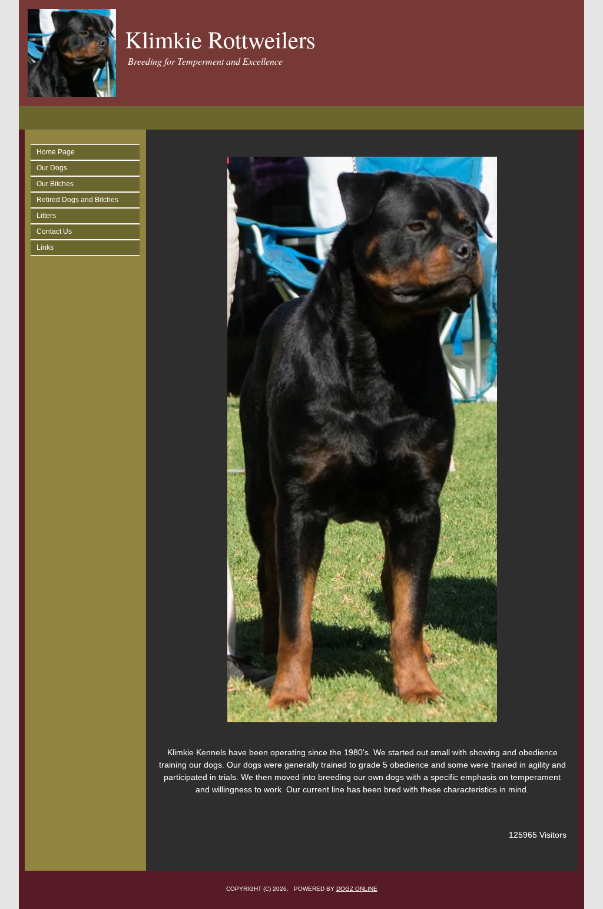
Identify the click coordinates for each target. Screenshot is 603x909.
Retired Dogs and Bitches (77, 200)
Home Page (56, 152)
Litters (46, 215)
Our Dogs (52, 168)
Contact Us (54, 231)
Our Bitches (55, 184)
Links (45, 247)
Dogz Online (356, 888)
